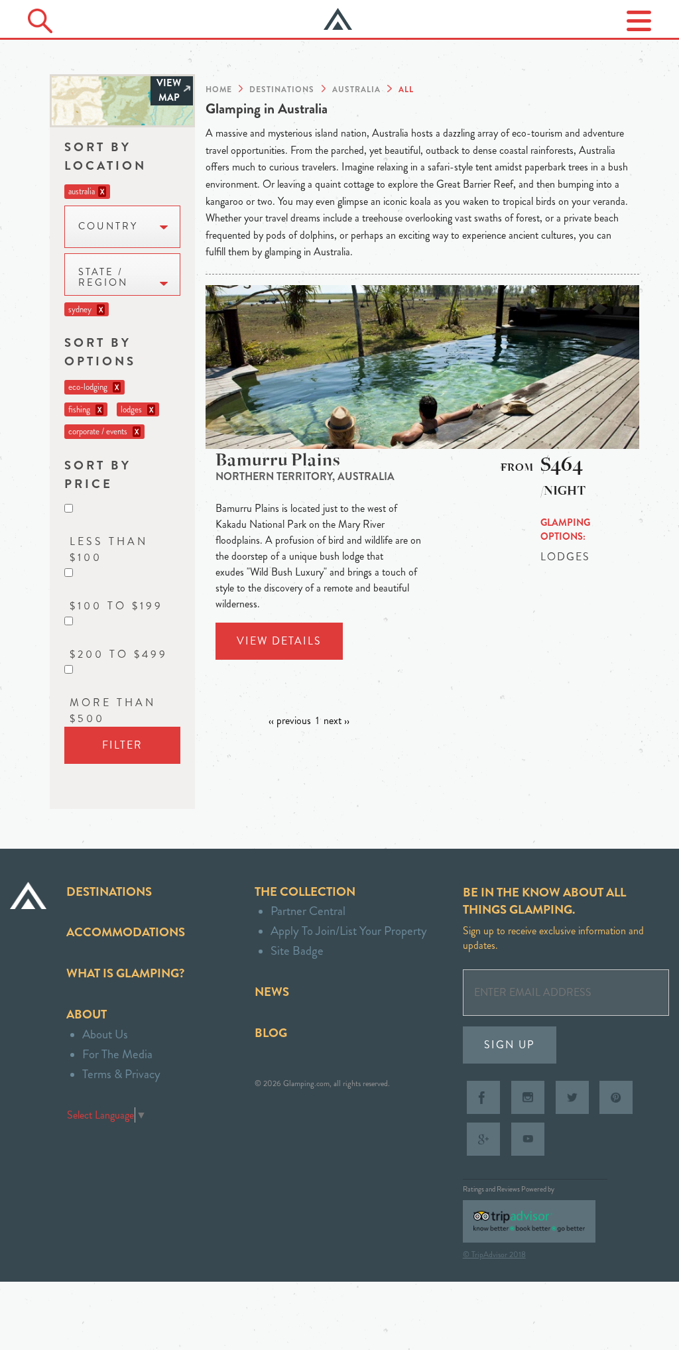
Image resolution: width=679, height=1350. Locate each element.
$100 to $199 (116, 605)
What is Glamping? (125, 973)
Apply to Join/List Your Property (349, 931)
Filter (122, 745)
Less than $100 (109, 549)
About (86, 1014)
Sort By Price (97, 474)
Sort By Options (100, 352)
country (108, 226)
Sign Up (509, 1044)
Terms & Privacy (121, 1074)
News (272, 992)
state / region (103, 277)
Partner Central (308, 911)
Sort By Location (105, 156)
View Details (279, 640)
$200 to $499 (119, 654)
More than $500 (113, 710)
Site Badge (297, 950)
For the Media (117, 1054)
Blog (271, 1033)
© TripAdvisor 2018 (494, 1254)
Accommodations (125, 932)
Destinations (109, 891)
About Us (105, 1034)
